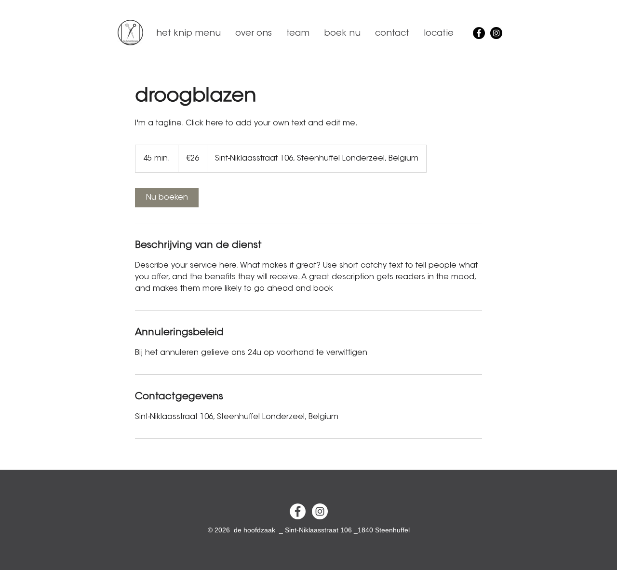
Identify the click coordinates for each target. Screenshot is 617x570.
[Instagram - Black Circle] (496, 33)
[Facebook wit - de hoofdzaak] (298, 511)
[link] (167, 197)
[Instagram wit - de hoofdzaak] (320, 511)
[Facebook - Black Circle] (479, 33)
